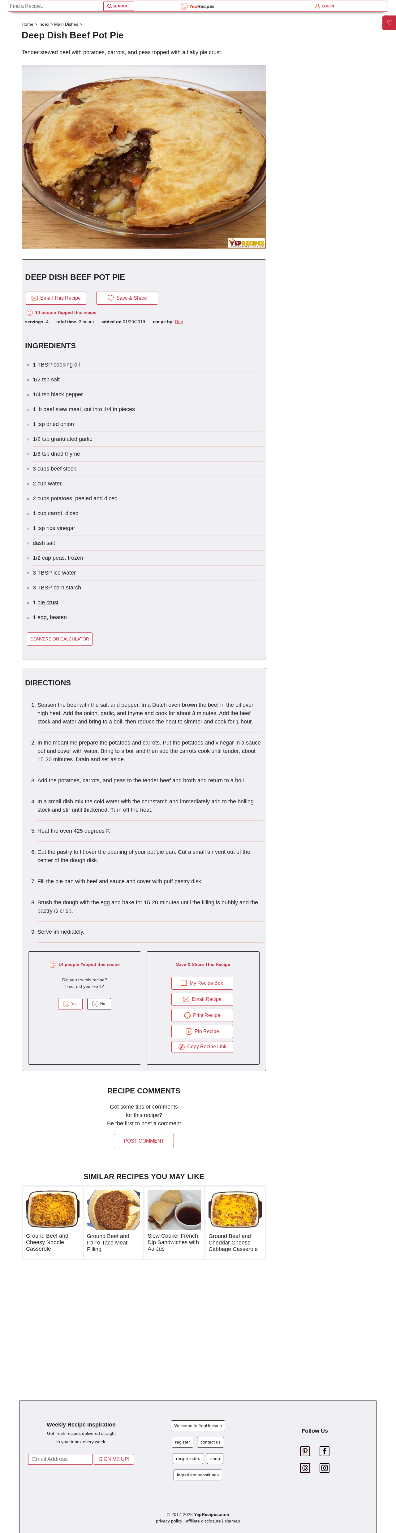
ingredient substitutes (198, 1474)
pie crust (47, 602)
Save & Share (130, 298)
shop (215, 1458)
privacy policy (169, 1520)
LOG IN (327, 6)
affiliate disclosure (203, 1520)
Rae (179, 321)
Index (43, 24)
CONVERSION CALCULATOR (59, 638)
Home (27, 24)
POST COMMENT (144, 1141)
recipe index (188, 1458)
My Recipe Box (206, 983)
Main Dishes (66, 24)
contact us (210, 1442)
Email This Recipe (59, 298)
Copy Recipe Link (205, 1046)
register (182, 1442)
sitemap (232, 1520)
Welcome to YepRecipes (198, 1425)
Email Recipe (205, 999)
